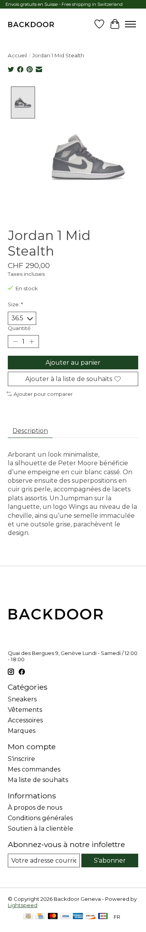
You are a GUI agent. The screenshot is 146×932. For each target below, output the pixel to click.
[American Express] (78, 916)
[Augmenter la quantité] (31, 341)
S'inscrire (21, 759)
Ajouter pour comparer (43, 394)
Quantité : (20, 328)
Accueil (17, 55)
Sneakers (22, 699)
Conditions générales (40, 818)
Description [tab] (30, 430)
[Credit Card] (40, 916)
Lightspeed (22, 905)
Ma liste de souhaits (38, 780)
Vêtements (25, 709)
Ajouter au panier (73, 362)
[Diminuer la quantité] (15, 341)
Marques (21, 730)
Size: (15, 304)
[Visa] (65, 916)
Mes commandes (34, 769)
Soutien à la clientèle (40, 828)
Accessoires (25, 720)
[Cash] (28, 916)
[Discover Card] (90, 916)
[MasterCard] (53, 916)
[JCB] (103, 916)
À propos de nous (35, 807)
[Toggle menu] (130, 24)
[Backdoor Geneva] (31, 24)
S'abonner (110, 860)
